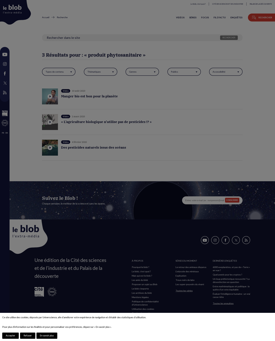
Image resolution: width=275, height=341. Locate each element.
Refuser (28, 335)
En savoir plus (47, 335)
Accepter (10, 335)
